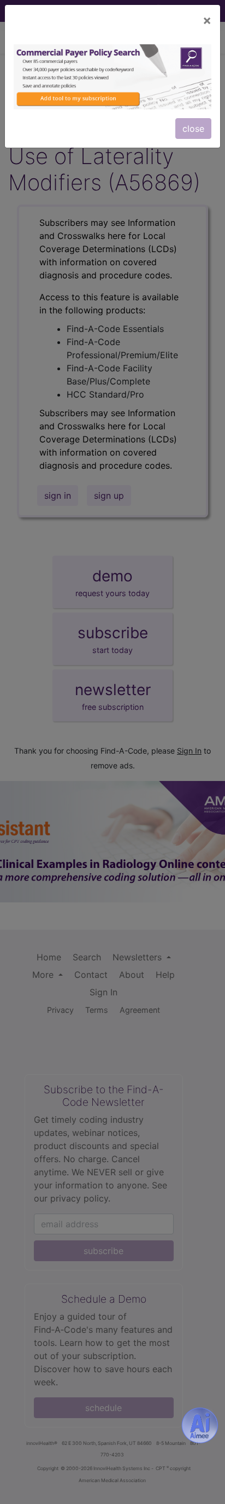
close (193, 128)
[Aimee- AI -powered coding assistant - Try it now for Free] (199, 1425)
